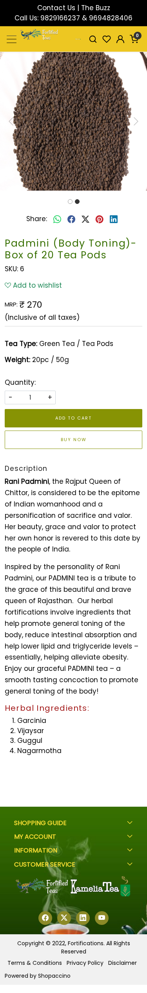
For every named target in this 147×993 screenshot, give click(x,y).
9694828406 (110, 18)
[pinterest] (100, 219)
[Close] (137, 9)
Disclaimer (122, 963)
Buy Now (74, 439)
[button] (11, 121)
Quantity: (20, 382)
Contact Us (56, 8)
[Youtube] (102, 918)
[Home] (78, 39)
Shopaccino (54, 976)
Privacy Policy (85, 963)
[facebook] (71, 219)
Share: (36, 218)
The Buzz (95, 8)
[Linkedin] (83, 918)
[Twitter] (64, 918)
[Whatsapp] (57, 219)
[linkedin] (114, 219)
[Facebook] (45, 918)
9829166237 (60, 18)
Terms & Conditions (34, 963)
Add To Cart (73, 418)
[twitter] (85, 219)
